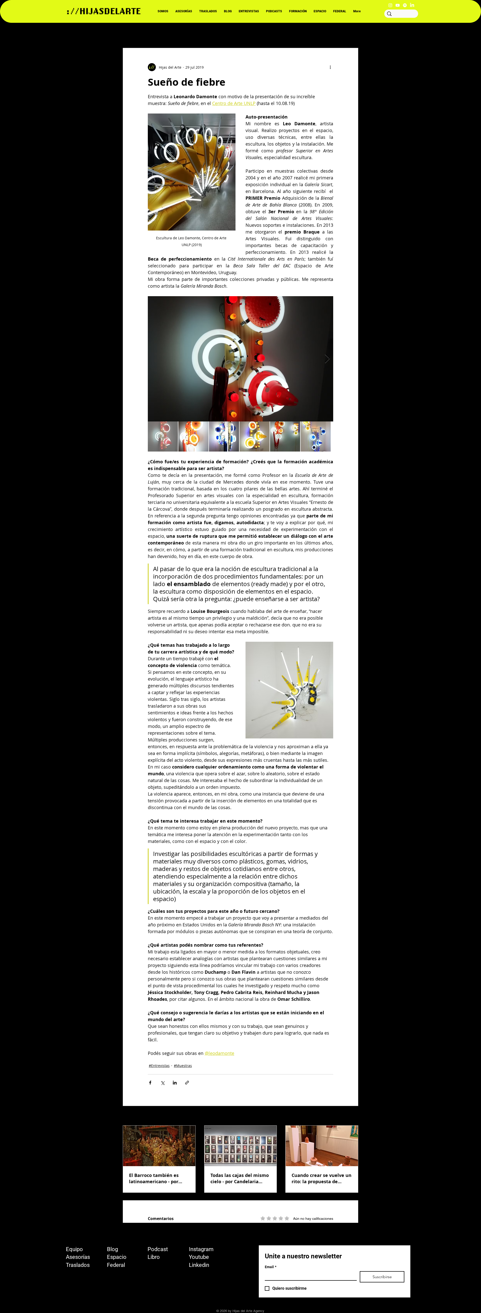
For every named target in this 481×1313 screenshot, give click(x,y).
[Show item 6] (316, 436)
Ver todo (351, 1116)
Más (302, 32)
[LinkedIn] (412, 5)
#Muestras (183, 1065)
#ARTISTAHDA (216, 32)
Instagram (201, 1249)
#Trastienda (278, 32)
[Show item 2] (193, 436)
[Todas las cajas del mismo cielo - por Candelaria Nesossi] (240, 1146)
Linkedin (199, 1265)
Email (270, 1267)
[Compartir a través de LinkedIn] (174, 1082)
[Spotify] (404, 5)
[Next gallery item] (327, 359)
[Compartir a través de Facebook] (150, 1082)
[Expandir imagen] (240, 358)
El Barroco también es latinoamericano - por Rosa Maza (154, 1178)
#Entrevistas (183, 32)
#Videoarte (248, 32)
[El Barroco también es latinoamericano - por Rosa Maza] (159, 1146)
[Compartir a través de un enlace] (187, 1082)
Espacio (117, 1257)
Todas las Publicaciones (143, 32)
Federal (116, 1265)
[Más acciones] (330, 67)
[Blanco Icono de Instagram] (390, 5)
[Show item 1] (163, 436)
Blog (112, 1249)
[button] (351, 33)
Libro (154, 1257)
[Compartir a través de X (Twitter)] (162, 1082)
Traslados (78, 1265)
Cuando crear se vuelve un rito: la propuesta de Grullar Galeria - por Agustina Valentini (321, 1178)
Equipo (74, 1249)
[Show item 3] (224, 436)
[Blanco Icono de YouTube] (397, 5)
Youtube (199, 1257)
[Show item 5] (285, 436)
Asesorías (78, 1257)
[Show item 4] (254, 436)
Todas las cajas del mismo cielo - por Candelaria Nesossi (239, 1178)
